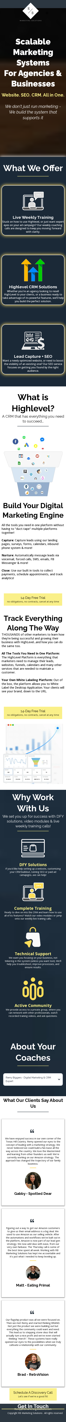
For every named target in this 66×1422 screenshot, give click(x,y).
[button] (46, 13)
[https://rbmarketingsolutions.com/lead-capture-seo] (33, 340)
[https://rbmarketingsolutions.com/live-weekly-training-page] (33, 201)
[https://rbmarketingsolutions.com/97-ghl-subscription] (33, 270)
